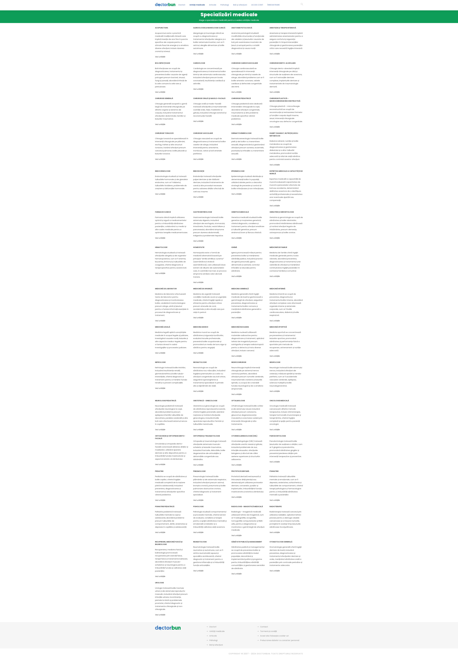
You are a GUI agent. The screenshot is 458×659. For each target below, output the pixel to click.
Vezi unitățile (160, 57)
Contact (264, 626)
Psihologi (224, 5)
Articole (212, 5)
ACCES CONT (257, 5)
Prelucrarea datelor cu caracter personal (279, 640)
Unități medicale (197, 5)
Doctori (181, 5)
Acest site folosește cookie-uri (274, 635)
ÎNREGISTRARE (273, 5)
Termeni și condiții (268, 631)
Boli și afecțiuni (240, 5)
